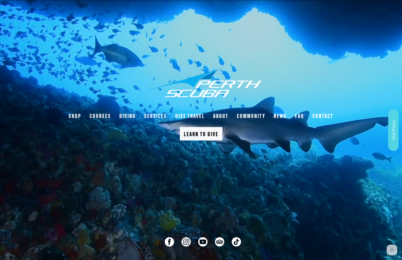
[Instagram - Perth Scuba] (186, 241)
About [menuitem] (220, 115)
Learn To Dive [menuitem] (201, 133)
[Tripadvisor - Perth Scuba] (219, 241)
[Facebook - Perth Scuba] (169, 241)
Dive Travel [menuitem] (190, 115)
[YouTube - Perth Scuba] (203, 241)
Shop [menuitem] (75, 115)
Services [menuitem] (155, 115)
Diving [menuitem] (127, 115)
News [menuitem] (280, 115)
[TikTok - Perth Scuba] (236, 241)
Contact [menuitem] (322, 115)
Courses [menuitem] (100, 115)
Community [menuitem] (251, 115)
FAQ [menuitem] (299, 115)
